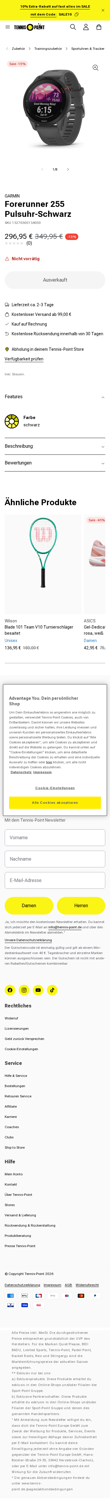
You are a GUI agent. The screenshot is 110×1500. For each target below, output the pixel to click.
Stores (10, 1205)
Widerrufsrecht (87, 1285)
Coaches (12, 1127)
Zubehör (18, 49)
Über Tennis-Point (18, 1195)
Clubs (9, 1137)
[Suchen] (73, 27)
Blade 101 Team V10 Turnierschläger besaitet (39, 630)
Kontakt (11, 1184)
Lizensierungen (17, 1028)
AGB (68, 1285)
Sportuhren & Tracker (87, 49)
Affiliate (11, 1106)
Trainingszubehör (48, 49)
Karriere (11, 1117)
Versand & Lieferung (20, 1215)
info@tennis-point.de (65, 927)
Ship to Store (15, 1147)
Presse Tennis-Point (20, 1246)
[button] (7, 27)
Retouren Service (18, 1096)
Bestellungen (15, 1086)
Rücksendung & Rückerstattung (30, 1225)
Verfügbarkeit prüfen (24, 359)
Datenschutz (21, 772)
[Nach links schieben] (42, 169)
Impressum (52, 1285)
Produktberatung (18, 1236)
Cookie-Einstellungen (21, 1049)
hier (49, 762)
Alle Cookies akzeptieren (55, 803)
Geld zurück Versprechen (24, 1039)
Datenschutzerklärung (22, 1285)
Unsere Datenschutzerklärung (28, 940)
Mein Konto (14, 1174)
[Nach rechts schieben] (68, 169)
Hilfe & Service (16, 1076)
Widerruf (11, 1018)
